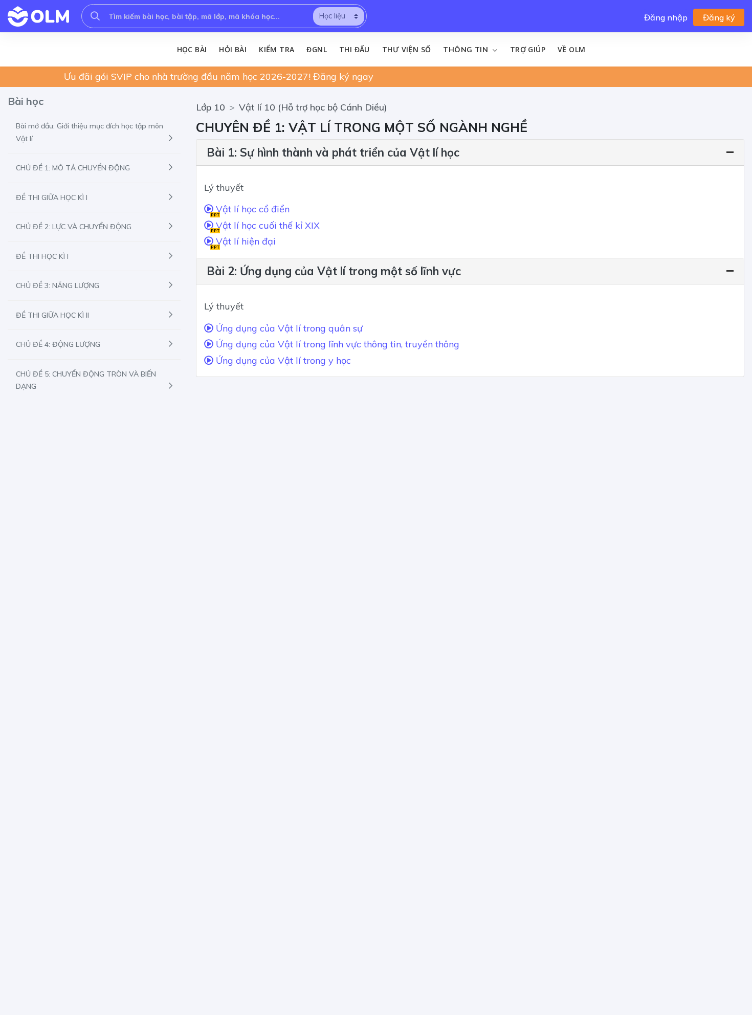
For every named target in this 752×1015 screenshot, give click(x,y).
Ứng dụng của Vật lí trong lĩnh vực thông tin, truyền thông (336, 344)
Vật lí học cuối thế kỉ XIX (265, 226)
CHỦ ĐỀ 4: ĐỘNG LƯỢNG (58, 344)
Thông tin (466, 49)
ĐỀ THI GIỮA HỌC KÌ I (51, 197)
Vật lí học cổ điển (250, 210)
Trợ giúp (527, 49)
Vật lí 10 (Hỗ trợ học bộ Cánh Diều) (313, 107)
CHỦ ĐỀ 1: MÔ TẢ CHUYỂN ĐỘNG (73, 167)
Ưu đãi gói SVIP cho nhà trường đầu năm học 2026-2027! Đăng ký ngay (218, 76)
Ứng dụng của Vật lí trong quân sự (288, 328)
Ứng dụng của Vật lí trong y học (282, 360)
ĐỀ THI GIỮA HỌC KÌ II (52, 315)
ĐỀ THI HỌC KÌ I (42, 256)
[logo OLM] (38, 16)
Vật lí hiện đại (243, 242)
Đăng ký (719, 17)
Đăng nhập (666, 17)
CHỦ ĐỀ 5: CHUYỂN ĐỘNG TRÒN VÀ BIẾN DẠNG (86, 380)
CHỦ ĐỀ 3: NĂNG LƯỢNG (57, 285)
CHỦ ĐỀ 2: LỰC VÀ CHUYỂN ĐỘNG (73, 226)
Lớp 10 (210, 107)
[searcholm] (95, 16)
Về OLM (571, 49)
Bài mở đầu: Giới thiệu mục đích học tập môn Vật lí (89, 132)
